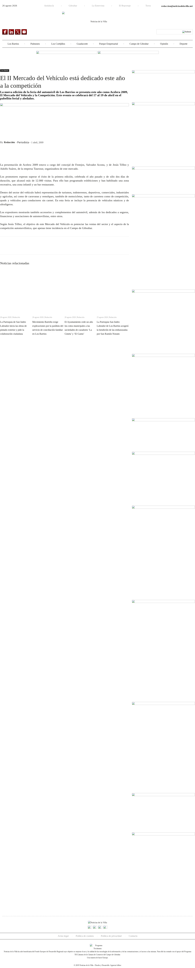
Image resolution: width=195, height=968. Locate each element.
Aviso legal (63, 936)
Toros (148, 5)
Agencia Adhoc (115, 965)
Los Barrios (13, 43)
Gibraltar (73, 5)
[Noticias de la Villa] (97, 23)
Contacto (133, 936)
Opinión (164, 43)
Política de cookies (85, 936)
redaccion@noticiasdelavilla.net (177, 6)
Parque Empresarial (108, 43)
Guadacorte (82, 43)
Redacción (9, 142)
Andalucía (49, 5)
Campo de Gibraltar (139, 43)
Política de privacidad (111, 936)
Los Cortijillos (58, 43)
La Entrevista (98, 5)
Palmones (35, 43)
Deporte (183, 43)
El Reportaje (125, 5)
